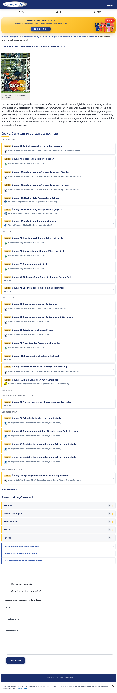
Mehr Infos (22, 689)
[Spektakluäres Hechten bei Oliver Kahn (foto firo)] (15, 73)
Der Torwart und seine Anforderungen (24, 560)
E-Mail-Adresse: (13, 619)
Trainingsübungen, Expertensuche (22, 546)
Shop (58, 12)
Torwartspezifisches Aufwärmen (21, 553)
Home (4, 36)
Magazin (14, 36)
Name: (9, 607)
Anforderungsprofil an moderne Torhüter (64, 36)
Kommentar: (12, 630)
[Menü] (110, 4)
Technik (93, 36)
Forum (97, 12)
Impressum (69, 678)
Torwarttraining (19, 12)
